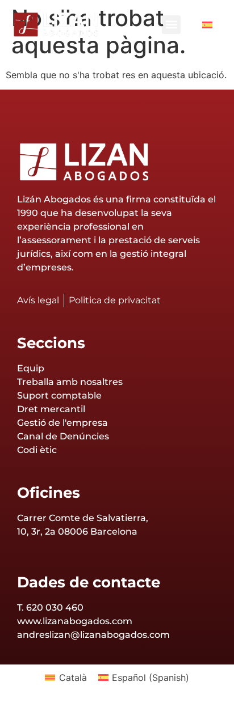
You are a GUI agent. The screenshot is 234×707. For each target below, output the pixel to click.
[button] (171, 24)
